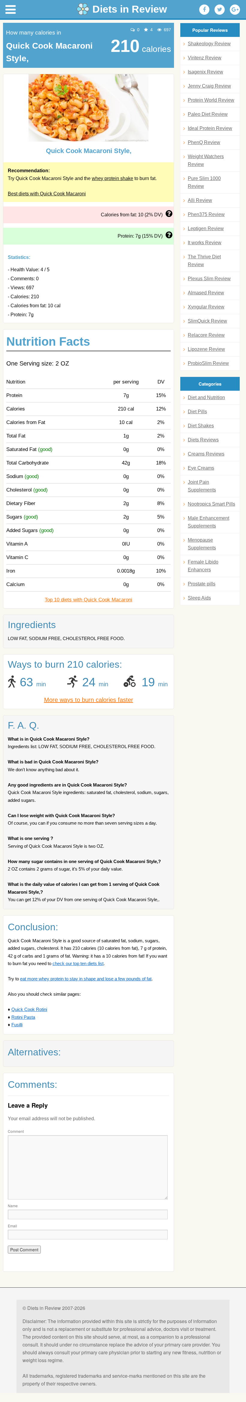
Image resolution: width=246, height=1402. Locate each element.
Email (12, 1225)
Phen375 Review (206, 214)
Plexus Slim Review (209, 278)
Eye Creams (201, 468)
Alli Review (200, 200)
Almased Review (206, 292)
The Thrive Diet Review (204, 260)
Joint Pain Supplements (202, 486)
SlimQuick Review (207, 320)
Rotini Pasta (23, 1017)
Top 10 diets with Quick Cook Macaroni (88, 600)
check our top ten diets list (78, 963)
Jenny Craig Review (209, 86)
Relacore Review (206, 335)
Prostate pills (201, 583)
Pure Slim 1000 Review (204, 182)
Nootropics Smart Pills (211, 504)
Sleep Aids (199, 597)
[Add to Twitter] (219, 10)
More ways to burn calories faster (88, 699)
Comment (16, 1131)
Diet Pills (197, 411)
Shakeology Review (209, 43)
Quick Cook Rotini (29, 1009)
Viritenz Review (204, 57)
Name (13, 1205)
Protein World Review (211, 100)
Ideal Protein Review (210, 128)
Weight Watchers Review (206, 160)
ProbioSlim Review (208, 363)
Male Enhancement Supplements (208, 522)
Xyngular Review (206, 306)
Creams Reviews (206, 453)
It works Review (204, 242)
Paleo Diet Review (208, 114)
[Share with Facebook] (204, 10)
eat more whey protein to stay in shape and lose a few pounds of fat (86, 978)
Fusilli (16, 1024)
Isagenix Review (205, 71)
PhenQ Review (204, 142)
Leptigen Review (206, 228)
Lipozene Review (206, 349)
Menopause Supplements (202, 543)
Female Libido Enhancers (203, 565)
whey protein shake (112, 178)
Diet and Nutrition (206, 397)
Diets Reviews (203, 439)
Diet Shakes (201, 425)
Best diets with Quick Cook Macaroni (47, 193)
